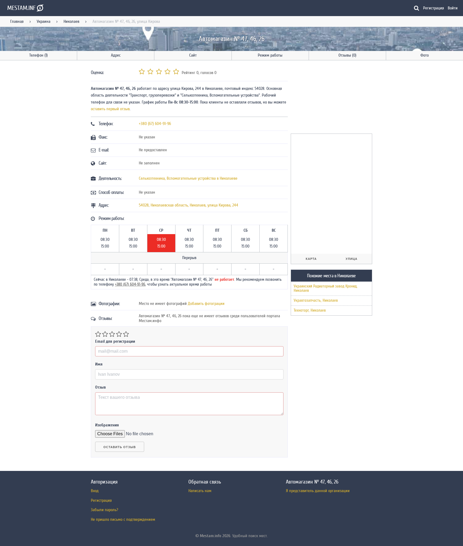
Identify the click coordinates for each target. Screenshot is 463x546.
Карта (311, 258)
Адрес (116, 55)
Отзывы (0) (347, 55)
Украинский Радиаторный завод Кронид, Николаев (325, 288)
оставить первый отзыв (110, 108)
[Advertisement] (331, 97)
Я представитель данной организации (318, 490)
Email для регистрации (115, 341)
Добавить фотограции (206, 303)
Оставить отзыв (119, 447)
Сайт (193, 55)
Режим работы (270, 55)
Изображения (107, 425)
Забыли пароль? (104, 509)
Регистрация (433, 8)
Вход (95, 490)
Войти (453, 8)
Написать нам (199, 490)
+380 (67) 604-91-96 (155, 123)
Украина (43, 21)
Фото (424, 55)
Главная (17, 21)
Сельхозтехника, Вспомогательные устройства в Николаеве (188, 178)
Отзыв (100, 387)
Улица (351, 258)
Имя (99, 364)
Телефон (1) (38, 55)
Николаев (71, 21)
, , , (188, 205)
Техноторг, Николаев (310, 310)
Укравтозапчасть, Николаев (316, 300)
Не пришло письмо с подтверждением (123, 519)
